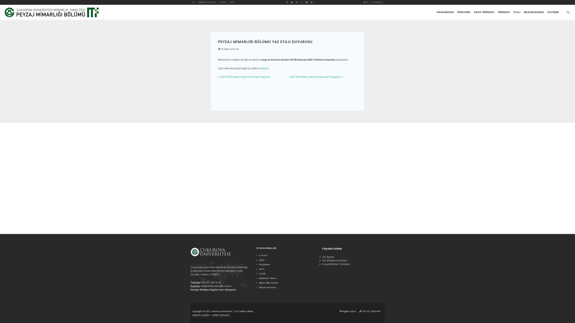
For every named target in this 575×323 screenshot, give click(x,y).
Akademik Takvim (268, 278)
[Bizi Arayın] (301, 2)
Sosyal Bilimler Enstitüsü (336, 264)
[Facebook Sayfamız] (287, 2)
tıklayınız (264, 68)
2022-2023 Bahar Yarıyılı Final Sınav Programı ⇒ (316, 77)
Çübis (261, 259)
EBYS (232, 2)
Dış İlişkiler (328, 257)
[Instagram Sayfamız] (296, 2)
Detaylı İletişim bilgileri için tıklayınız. (213, 289)
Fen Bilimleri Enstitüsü (334, 260)
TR (367, 2)
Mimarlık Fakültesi (207, 2)
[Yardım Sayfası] (311, 2)
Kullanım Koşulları (200, 315)
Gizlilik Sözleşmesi (221, 315)
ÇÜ (193, 2)
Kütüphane (264, 264)
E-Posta (223, 2)
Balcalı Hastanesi (267, 287)
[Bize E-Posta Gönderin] (306, 2)
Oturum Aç (377, 2)
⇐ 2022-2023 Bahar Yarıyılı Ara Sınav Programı (244, 77)
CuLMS (262, 273)
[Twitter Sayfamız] (291, 2)
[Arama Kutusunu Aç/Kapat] (567, 12)
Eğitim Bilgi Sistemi (268, 282)
